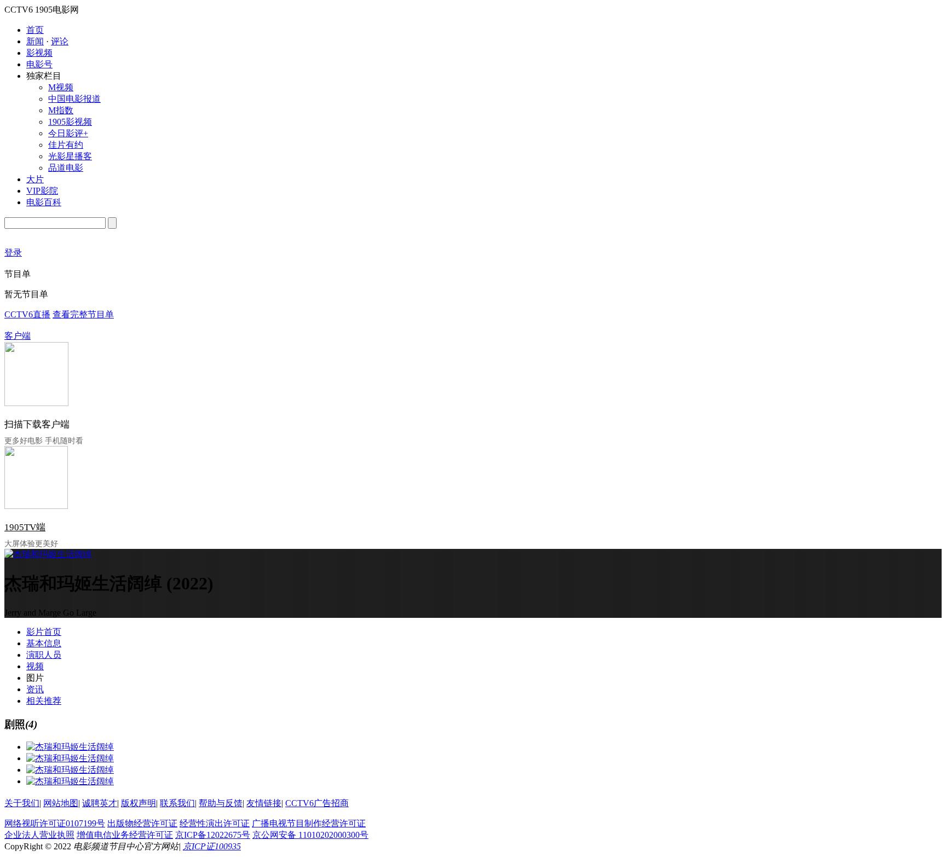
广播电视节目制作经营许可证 (309, 823)
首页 (35, 29)
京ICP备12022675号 (212, 834)
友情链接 (263, 803)
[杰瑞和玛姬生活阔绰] (70, 746)
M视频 (60, 87)
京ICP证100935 (212, 846)
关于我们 (21, 803)
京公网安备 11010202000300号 (310, 834)
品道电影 (65, 167)
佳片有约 (65, 144)
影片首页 (43, 631)
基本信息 (43, 643)
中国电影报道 (74, 98)
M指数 (60, 110)
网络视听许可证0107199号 (54, 823)
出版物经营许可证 (142, 823)
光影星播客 (70, 156)
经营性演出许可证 (215, 823)
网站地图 (60, 803)
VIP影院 (42, 190)
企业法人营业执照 (39, 834)
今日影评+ (68, 133)
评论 (59, 41)
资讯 (35, 689)
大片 (35, 179)
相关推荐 (43, 700)
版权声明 (138, 803)
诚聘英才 (99, 803)
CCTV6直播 (27, 314)
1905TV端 (24, 527)
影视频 (39, 52)
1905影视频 (70, 121)
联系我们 (177, 803)
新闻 (35, 41)
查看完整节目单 (83, 314)
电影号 (39, 64)
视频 (35, 666)
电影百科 (43, 202)
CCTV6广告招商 (317, 803)
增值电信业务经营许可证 (125, 834)
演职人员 (43, 654)
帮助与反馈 (221, 803)
